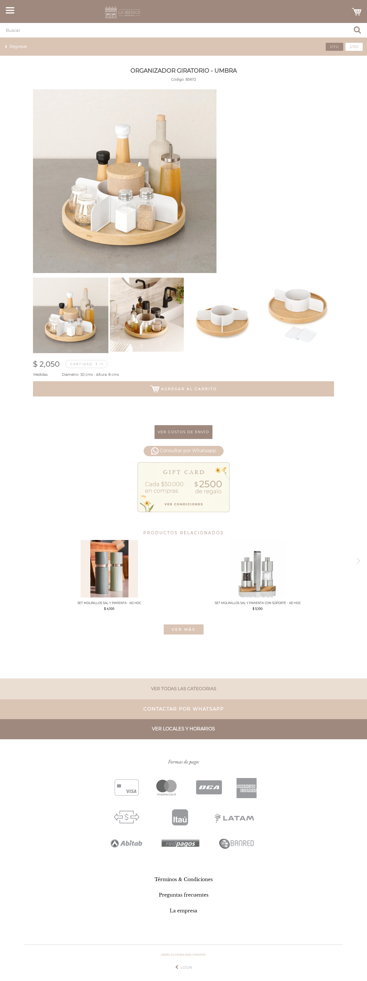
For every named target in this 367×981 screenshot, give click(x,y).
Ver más (184, 629)
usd (354, 46)
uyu (334, 46)
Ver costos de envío (183, 432)
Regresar (18, 46)
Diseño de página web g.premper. (183, 954)
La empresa (183, 911)
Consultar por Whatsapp (188, 451)
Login (186, 967)
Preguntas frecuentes (183, 895)
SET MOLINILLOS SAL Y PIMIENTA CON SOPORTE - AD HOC (258, 603)
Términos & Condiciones (184, 879)
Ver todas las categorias (183, 688)
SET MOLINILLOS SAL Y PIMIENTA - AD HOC (109, 603)
